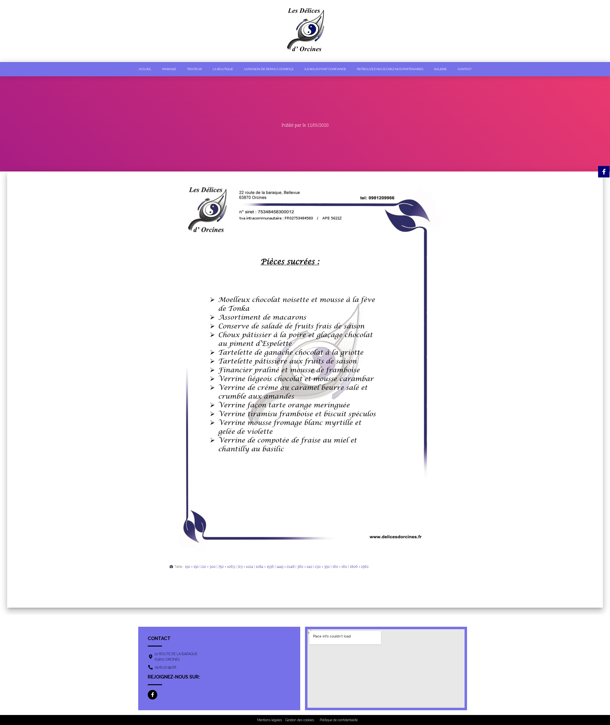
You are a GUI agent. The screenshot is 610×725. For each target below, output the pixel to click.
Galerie (440, 69)
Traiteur (194, 69)
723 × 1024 (245, 567)
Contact (465, 69)
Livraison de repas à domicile (269, 69)
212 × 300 (208, 567)
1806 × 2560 (359, 567)
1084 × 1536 (265, 567)
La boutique (223, 69)
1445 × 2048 (285, 567)
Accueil (145, 69)
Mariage (169, 69)
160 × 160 (339, 567)
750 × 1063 (226, 567)
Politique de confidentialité (339, 720)
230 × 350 (322, 567)
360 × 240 (304, 567)
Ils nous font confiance (325, 69)
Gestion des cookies (299, 720)
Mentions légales (269, 720)
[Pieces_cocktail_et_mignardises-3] (305, 364)
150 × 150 (192, 567)
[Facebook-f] (152, 694)
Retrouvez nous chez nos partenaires (390, 69)
